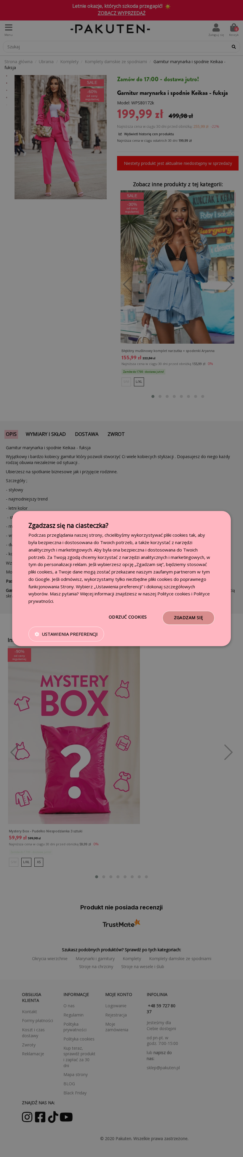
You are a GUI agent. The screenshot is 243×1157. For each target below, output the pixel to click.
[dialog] (121, 578)
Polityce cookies (173, 594)
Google (42, 579)
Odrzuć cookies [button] (128, 617)
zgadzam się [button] (188, 617)
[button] (66, 634)
